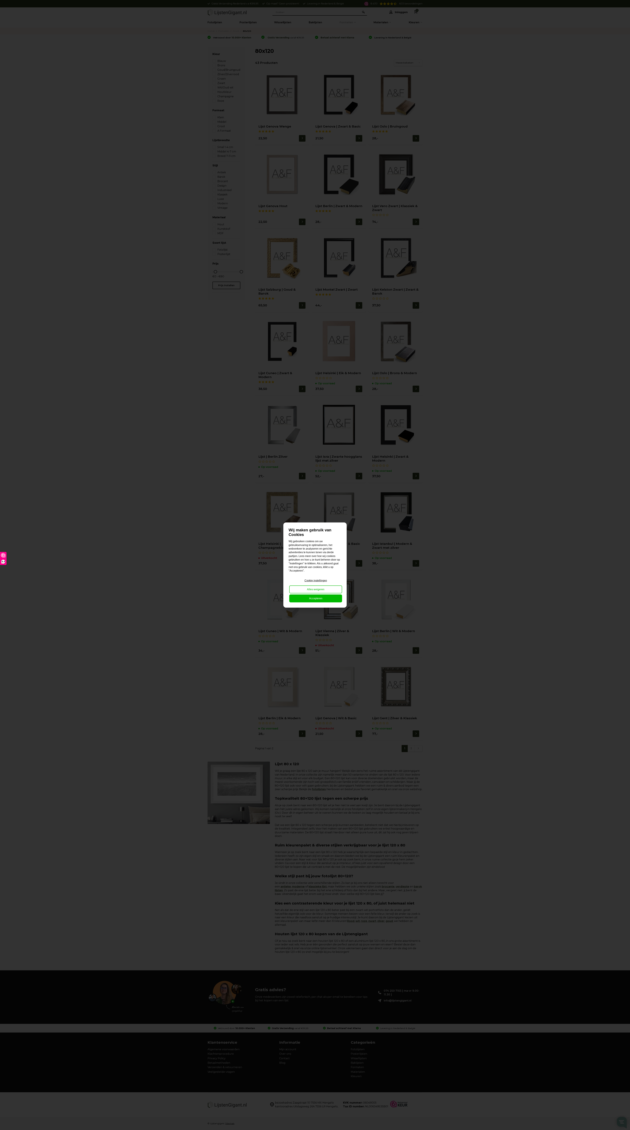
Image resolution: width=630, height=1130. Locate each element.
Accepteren (315, 598)
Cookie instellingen (315, 580)
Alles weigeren (315, 589)
